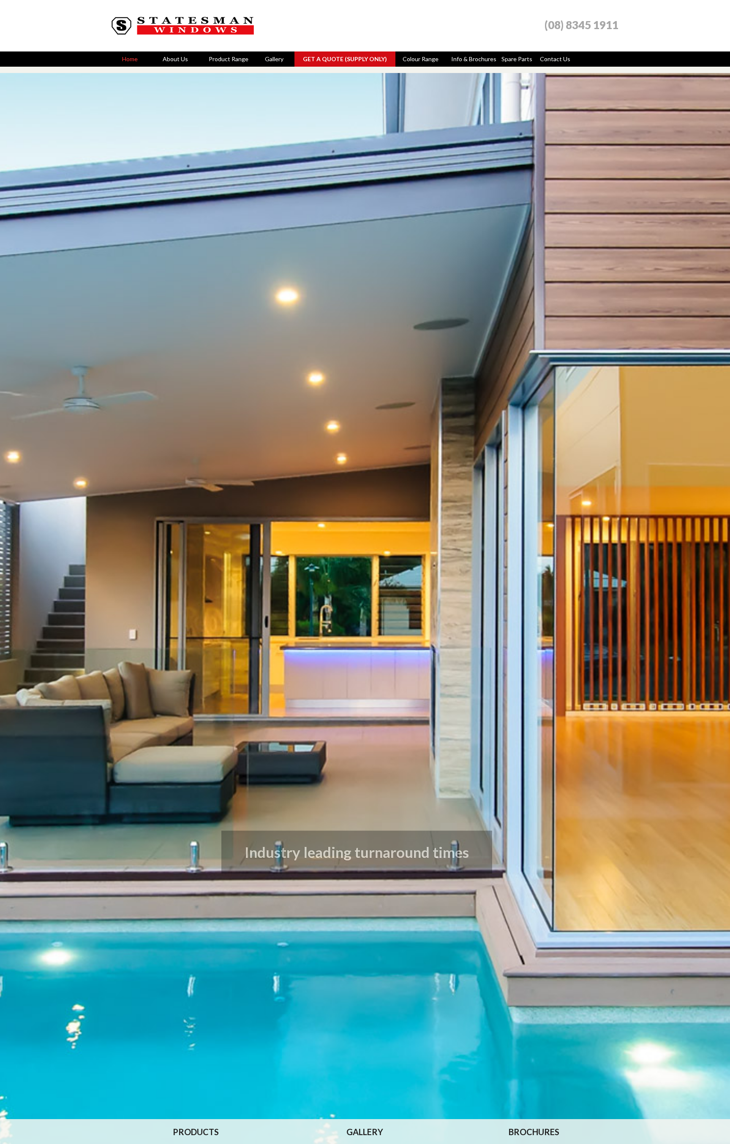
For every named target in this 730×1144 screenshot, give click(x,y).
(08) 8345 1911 (581, 25)
